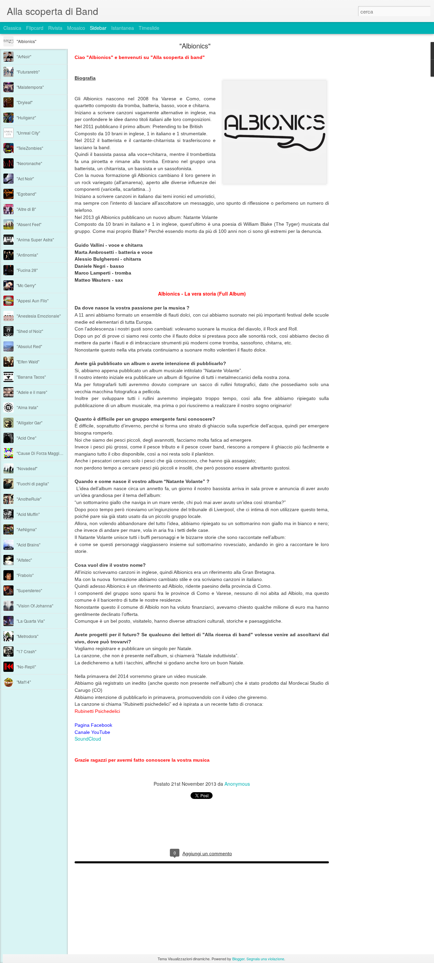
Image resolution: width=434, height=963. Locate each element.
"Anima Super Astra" (35, 239)
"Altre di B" (26, 209)
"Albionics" (26, 41)
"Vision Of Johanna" (35, 605)
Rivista (55, 27)
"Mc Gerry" (26, 285)
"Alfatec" (24, 560)
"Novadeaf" (27, 468)
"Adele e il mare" (32, 392)
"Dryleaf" (25, 102)
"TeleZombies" (30, 148)
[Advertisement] (366, 151)
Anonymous (237, 783)
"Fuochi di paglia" (33, 483)
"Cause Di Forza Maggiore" (42, 453)
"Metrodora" (27, 636)
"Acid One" (26, 438)
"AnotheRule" (29, 499)
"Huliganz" (26, 117)
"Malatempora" (30, 87)
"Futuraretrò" (28, 72)
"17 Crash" (26, 651)
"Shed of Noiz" (30, 331)
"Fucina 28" (27, 270)
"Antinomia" (27, 255)
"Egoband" (26, 194)
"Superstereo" (29, 590)
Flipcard (34, 27)
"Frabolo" (25, 575)
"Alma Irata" (27, 407)
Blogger (238, 958)
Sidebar (98, 27)
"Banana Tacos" (31, 377)
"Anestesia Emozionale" (39, 316)
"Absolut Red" (29, 346)
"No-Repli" (26, 666)
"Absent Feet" (29, 224)
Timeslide (149, 27)
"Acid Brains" (28, 544)
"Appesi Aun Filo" (32, 300)
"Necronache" (29, 163)
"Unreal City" (28, 133)
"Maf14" (24, 682)
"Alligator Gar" (29, 422)
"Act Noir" (25, 178)
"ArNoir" (24, 56)
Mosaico (76, 27)
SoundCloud (88, 738)
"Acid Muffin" (28, 514)
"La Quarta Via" (31, 621)
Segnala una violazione (265, 958)
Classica (12, 27)
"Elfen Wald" (28, 361)
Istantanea (122, 27)
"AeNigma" (27, 529)
